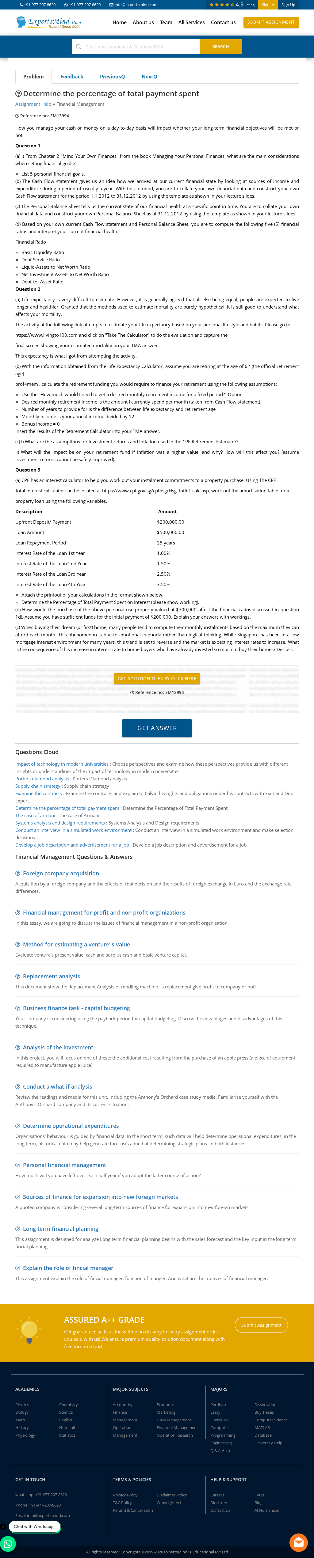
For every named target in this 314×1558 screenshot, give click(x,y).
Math (20, 1420)
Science (66, 1412)
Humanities (69, 1427)
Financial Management (177, 1427)
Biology (22, 1412)
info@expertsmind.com (136, 4)
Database (263, 1435)
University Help (268, 1443)
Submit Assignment (271, 22)
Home (120, 22)
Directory (218, 1502)
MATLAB (262, 1427)
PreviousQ (112, 76)
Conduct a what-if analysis (57, 1086)
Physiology (25, 1435)
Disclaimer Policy (172, 1495)
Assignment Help (33, 104)
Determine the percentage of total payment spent (67, 808)
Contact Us (220, 1510)
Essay (215, 1412)
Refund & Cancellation (133, 1510)
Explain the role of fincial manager (68, 1268)
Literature (219, 1420)
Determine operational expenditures (71, 1125)
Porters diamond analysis (42, 778)
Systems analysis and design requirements (60, 823)
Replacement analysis (51, 976)
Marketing (166, 1412)
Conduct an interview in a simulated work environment (73, 830)
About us (143, 22)
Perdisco (218, 1404)
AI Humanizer (267, 1510)
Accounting (123, 1404)
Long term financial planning (60, 1228)
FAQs (259, 1495)
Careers (217, 1495)
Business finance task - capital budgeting (76, 1008)
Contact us (223, 22)
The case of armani (35, 815)
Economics (166, 1404)
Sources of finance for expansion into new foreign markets (100, 1196)
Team (166, 22)
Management (125, 1420)
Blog (258, 1502)
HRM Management (174, 1420)
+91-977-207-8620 (40, 4)
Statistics (67, 1435)
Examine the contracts (38, 793)
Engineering (221, 1443)
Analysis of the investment (58, 1047)
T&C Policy (122, 1502)
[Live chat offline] (298, 1542)
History (22, 1427)
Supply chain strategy (37, 786)
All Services (191, 22)
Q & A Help (220, 1450)
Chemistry (68, 1404)
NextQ (149, 76)
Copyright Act (169, 1502)
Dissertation (266, 1404)
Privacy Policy (125, 1495)
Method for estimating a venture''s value (76, 944)
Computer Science (271, 1420)
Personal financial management (64, 1165)
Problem (33, 76)
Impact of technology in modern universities (62, 764)
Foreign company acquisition (61, 873)
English (65, 1420)
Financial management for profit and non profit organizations (104, 912)
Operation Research (175, 1435)
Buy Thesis (264, 1412)
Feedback (71, 76)
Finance (120, 1412)
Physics (22, 1404)
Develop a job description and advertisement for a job (72, 845)
